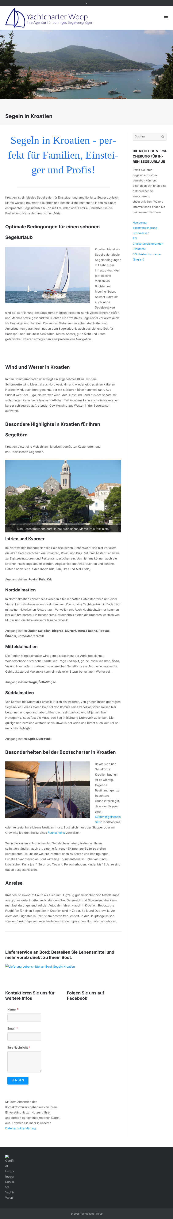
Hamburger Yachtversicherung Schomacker (145, 228)
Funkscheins (56, 832)
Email (11, 1028)
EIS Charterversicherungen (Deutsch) (148, 244)
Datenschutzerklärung (20, 1128)
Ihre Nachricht (17, 1047)
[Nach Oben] (162, 1209)
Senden (18, 1080)
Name (11, 1009)
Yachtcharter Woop (91, 1213)
